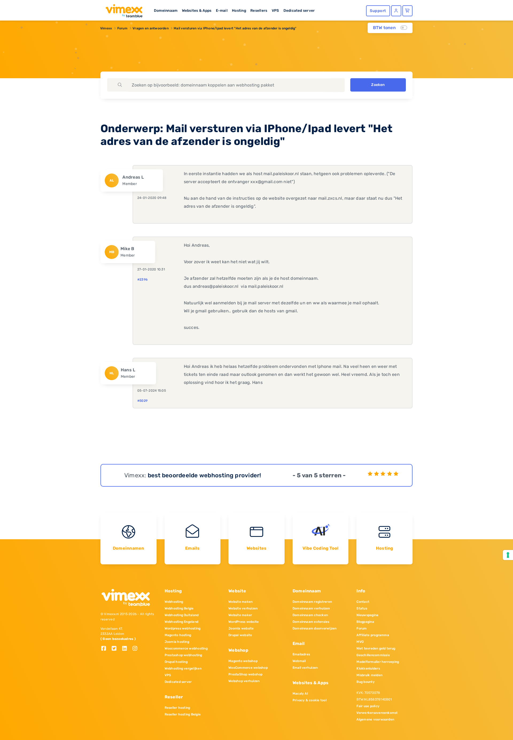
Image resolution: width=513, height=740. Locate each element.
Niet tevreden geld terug (375, 648)
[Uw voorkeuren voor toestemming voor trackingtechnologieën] (508, 555)
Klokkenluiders (368, 668)
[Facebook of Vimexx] (105, 648)
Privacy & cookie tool (310, 700)
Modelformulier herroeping (377, 662)
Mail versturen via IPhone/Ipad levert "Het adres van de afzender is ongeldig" (235, 28)
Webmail (299, 661)
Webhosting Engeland (182, 622)
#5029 (142, 401)
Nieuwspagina (367, 615)
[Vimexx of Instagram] (136, 648)
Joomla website (241, 628)
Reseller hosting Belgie (183, 714)
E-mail (222, 10)
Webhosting (174, 602)
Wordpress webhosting (183, 628)
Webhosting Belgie (179, 608)
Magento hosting (178, 635)
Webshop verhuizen (243, 681)
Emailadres (301, 654)
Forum (122, 28)
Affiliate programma (372, 635)
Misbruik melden (369, 675)
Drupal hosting (176, 662)
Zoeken (378, 84)
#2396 (142, 279)
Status (361, 608)
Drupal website (240, 635)
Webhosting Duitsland (182, 615)
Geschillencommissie (373, 655)
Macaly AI (300, 693)
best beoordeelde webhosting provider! (204, 475)
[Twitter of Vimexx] (116, 648)
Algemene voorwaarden (375, 719)
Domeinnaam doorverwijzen (315, 628)
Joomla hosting (177, 642)
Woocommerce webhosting (186, 648)
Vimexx (106, 28)
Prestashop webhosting (183, 655)
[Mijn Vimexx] (396, 10)
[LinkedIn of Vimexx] (126, 648)
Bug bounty (365, 682)
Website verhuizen (243, 608)
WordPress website (243, 622)
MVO (360, 642)
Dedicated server (299, 10)
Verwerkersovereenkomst (377, 713)
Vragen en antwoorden (151, 28)
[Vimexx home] (121, 9)
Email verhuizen (305, 668)
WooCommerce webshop (248, 668)
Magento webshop (243, 661)
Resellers (258, 10)
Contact (362, 602)
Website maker (240, 615)
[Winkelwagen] (407, 10)
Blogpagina (365, 622)
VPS (275, 10)
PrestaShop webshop (245, 674)
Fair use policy (367, 706)
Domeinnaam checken (310, 615)
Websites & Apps (197, 10)
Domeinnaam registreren (312, 602)
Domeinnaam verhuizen (311, 608)
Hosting (239, 10)
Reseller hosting (177, 708)
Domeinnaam (165, 10)
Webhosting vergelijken (183, 668)
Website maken (240, 602)
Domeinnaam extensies (311, 622)
